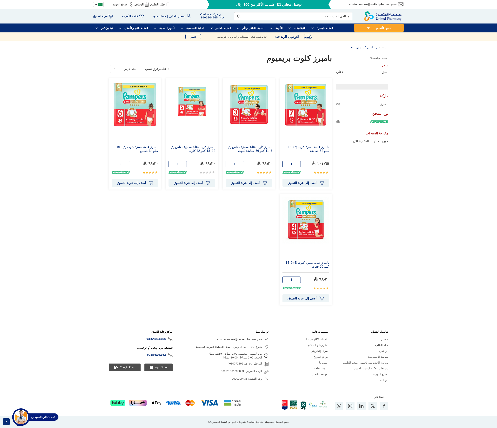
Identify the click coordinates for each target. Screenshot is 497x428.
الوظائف (139, 4)
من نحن (383, 350)
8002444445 (156, 339)
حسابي (384, 339)
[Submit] (239, 15)
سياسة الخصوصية (378, 356)
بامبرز (362, 104)
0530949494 (156, 355)
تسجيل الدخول (177, 16)
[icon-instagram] (350, 406)
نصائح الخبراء (380, 374)
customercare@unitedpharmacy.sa (373, 4)
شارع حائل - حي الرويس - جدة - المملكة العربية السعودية (228, 346)
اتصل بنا (323, 362)
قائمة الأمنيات (130, 16)
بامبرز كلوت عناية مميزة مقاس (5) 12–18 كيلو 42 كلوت (193, 148)
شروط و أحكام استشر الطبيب (371, 368)
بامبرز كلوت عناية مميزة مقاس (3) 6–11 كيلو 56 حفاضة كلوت (250, 148)
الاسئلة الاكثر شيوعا (317, 339)
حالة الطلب (381, 345)
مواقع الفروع (120, 4)
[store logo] (383, 16)
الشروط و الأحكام (318, 345)
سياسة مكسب (320, 374)
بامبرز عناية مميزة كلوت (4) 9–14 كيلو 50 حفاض (307, 264)
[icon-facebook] (384, 406)
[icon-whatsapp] (339, 406)
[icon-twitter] (372, 406)
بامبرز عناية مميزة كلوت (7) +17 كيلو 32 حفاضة (308, 148)
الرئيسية (383, 47)
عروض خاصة (320, 368)
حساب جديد (159, 16)
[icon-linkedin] (361, 406)
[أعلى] (6, 421)
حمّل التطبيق (157, 4)
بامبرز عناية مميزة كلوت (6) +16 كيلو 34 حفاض (137, 148)
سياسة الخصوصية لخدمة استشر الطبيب (365, 362)
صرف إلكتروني (319, 350)
